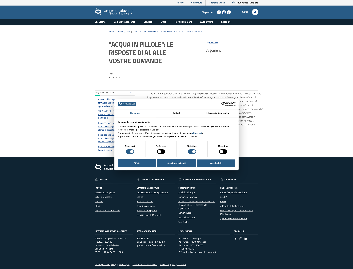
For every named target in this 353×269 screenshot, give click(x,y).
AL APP (180, 2)
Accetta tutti (216, 163)
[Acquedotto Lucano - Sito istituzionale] (98, 11)
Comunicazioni (123, 31)
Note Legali (124, 264)
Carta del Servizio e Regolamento (152, 192)
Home (111, 31)
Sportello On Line (145, 201)
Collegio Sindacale (103, 197)
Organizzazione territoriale (107, 210)
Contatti (148, 22)
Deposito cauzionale (146, 206)
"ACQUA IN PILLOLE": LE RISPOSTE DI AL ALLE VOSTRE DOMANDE (171, 31)
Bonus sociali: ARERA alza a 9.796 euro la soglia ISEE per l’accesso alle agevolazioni (196, 205)
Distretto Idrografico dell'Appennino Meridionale (236, 212)
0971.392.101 (188, 248)
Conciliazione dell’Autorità (149, 215)
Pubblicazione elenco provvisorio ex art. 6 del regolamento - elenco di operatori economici (113, 126)
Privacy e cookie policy (105, 264)
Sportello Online (217, 2)
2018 (134, 31)
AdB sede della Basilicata (232, 206)
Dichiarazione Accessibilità (145, 264)
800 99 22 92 (101, 238)
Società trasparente (124, 22)
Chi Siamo (100, 22)
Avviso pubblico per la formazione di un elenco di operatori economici (110, 103)
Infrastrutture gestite (105, 192)
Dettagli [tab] (176, 113)
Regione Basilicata (228, 187)
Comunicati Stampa (187, 197)
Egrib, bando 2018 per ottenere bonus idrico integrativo (113, 148)
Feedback (164, 264)
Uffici (164, 22)
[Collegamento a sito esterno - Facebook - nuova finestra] (218, 12)
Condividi (213, 42)
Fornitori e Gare (183, 22)
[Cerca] (255, 12)
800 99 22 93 (143, 238)
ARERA (223, 197)
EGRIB (223, 201)
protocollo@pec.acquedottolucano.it (200, 252)
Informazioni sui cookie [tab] (217, 113)
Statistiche (183, 222)
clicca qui (197, 133)
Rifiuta (137, 163)
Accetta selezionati (176, 163)
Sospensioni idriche (187, 187)
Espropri (226, 22)
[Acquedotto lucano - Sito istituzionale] (98, 167)
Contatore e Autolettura (148, 187)
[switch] (161, 151)
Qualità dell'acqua (186, 192)
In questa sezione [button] (104, 92)
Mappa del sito (179, 264)
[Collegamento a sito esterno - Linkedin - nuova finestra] (228, 12)
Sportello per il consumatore (233, 218)
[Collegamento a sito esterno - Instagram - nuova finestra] (223, 12)
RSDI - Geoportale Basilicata (233, 192)
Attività (98, 187)
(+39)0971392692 (103, 241)
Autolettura (196, 2)
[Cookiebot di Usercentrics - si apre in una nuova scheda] (223, 104)
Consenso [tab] (135, 113)
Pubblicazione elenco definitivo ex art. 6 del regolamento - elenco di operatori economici (112, 138)
